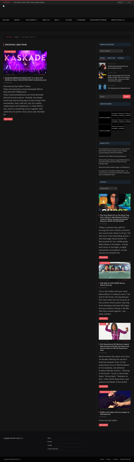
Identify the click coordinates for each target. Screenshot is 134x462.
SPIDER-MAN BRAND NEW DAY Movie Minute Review (118, 67)
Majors (103, 324)
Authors (103, 195)
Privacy (49, 441)
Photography (31, 20)
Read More (8, 119)
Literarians (81, 20)
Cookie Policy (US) (52, 449)
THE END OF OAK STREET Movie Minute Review (29, 2)
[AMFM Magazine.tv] (35, 11)
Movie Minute (105, 263)
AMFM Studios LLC (118, 20)
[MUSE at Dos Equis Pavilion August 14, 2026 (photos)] (115, 399)
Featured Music (10, 51)
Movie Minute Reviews (98, 20)
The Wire (68, 20)
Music (57, 20)
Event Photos (105, 392)
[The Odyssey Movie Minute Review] (102, 88)
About (49, 438)
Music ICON (111, 58)
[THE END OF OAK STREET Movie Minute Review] (115, 270)
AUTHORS (121, 58)
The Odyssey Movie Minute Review (119, 88)
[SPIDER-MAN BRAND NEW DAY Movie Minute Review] (102, 66)
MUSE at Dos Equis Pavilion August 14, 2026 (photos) (114, 167)
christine (42, 74)
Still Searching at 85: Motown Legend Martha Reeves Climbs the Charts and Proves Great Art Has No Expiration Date (114, 162)
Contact (49, 445)
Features (5, 20)
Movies (16, 20)
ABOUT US (46, 20)
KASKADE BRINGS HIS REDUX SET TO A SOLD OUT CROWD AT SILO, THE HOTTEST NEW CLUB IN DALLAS (25, 79)
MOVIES (102, 58)
